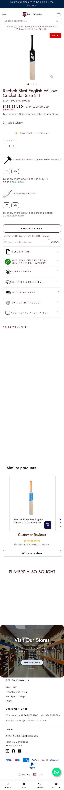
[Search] (57, 21)
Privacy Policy (14, 745)
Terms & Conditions (17, 741)
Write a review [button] (32, 553)
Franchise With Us (16, 692)
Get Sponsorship (15, 696)
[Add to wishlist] (7, 335)
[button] (6, 503)
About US (11, 687)
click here (18, 181)
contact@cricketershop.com (30, 720)
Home (10, 26)
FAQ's (9, 701)
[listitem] (31, 503)
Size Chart (15, 123)
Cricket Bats (23, 26)
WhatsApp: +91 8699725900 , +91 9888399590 (33, 715)
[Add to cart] (47, 525)
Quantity (10, 140)
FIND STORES (32, 662)
